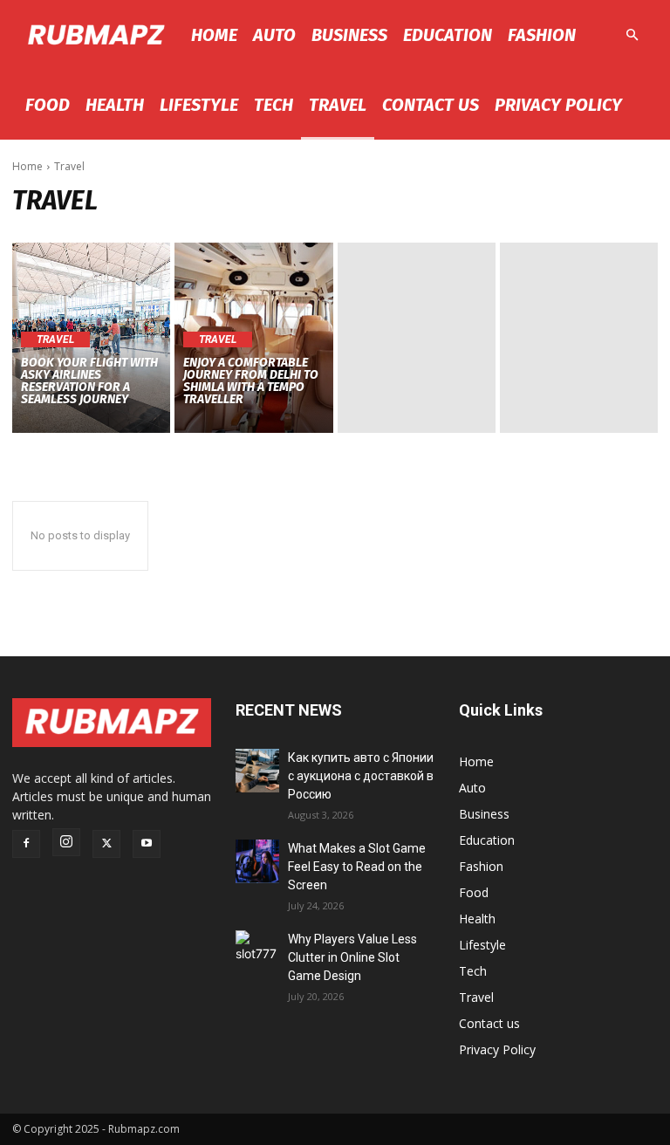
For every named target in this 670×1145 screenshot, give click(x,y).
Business (349, 34)
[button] (632, 35)
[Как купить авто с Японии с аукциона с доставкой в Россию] (257, 770)
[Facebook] (26, 844)
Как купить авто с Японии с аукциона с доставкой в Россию (361, 776)
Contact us (430, 104)
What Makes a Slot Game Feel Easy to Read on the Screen (357, 866)
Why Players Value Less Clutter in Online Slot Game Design (352, 957)
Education (447, 34)
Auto (274, 34)
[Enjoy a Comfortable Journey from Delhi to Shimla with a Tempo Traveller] (253, 338)
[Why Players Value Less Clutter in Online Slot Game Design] (257, 952)
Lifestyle (199, 104)
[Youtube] (147, 844)
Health (114, 104)
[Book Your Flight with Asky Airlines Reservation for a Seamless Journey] (91, 338)
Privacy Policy (558, 104)
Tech (273, 104)
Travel (337, 104)
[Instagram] (66, 842)
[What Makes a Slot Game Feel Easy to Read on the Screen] (257, 861)
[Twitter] (106, 844)
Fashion (542, 34)
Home (214, 34)
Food (47, 104)
